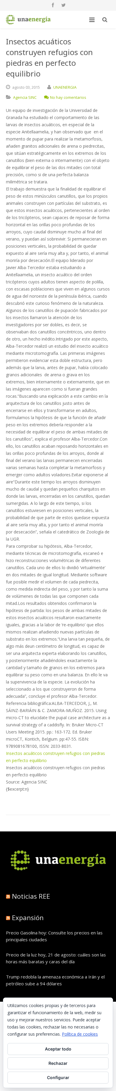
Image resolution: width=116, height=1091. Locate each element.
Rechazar (58, 1063)
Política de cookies (80, 1034)
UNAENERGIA (64, 87)
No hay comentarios (68, 97)
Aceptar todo (58, 1048)
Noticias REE (31, 896)
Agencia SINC (25, 97)
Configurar (58, 1077)
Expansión (28, 917)
